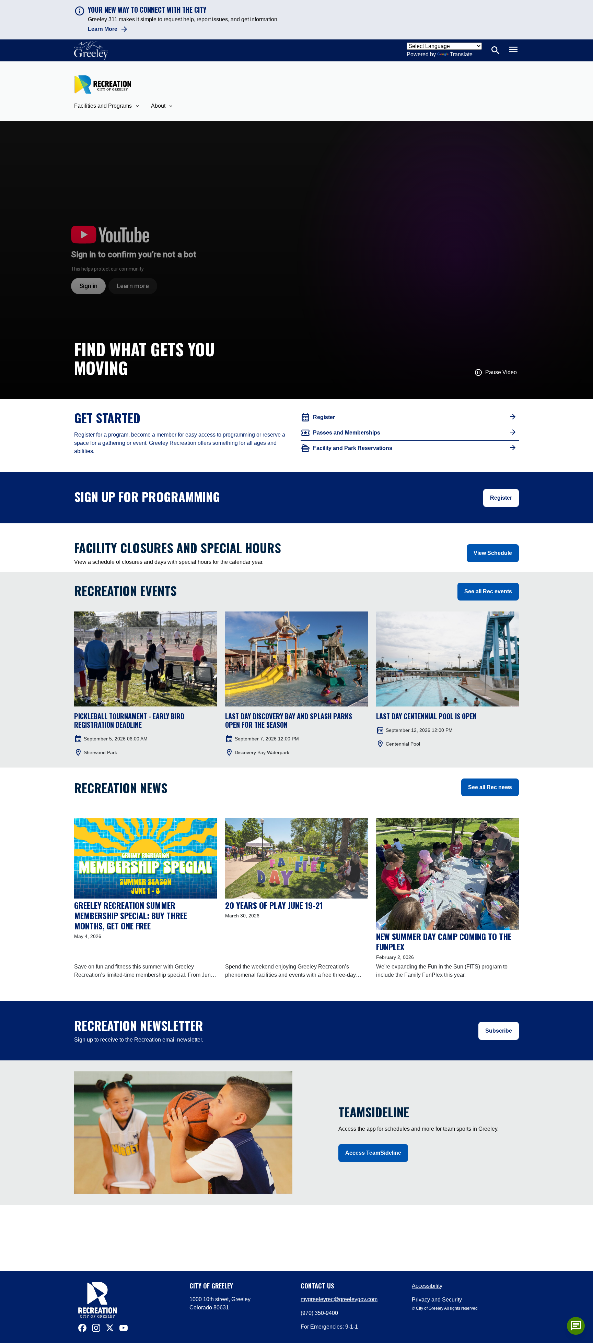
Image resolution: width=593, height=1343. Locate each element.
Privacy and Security (437, 1300)
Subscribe (498, 1031)
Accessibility (427, 1286)
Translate (461, 54)
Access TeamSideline (373, 1153)
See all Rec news (490, 787)
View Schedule (493, 553)
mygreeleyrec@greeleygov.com (339, 1299)
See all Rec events (488, 591)
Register (501, 498)
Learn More (102, 29)
